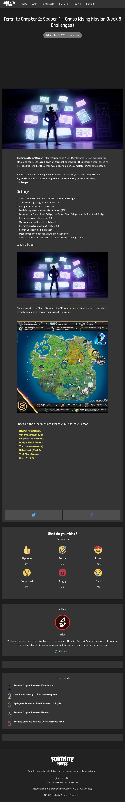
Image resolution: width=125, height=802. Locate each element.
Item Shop (64, 3)
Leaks (35, 3)
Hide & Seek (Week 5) (30, 450)
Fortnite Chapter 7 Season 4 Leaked (31, 712)
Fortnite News (59, 795)
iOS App (77, 3)
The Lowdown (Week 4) (31, 446)
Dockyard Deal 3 (31, 442)
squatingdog (73, 308)
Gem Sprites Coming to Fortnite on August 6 (35, 694)
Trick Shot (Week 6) (29, 454)
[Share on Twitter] (34, 515)
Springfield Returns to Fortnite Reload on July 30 (37, 703)
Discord (90, 3)
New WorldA (30, 430)
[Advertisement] (62, 66)
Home (24, 3)
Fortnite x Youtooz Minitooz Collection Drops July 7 (39, 721)
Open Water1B (31, 434)
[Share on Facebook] (91, 515)
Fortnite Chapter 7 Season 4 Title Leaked (34, 685)
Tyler (48, 35)
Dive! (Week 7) (26, 457)
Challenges (49, 3)
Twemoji (67, 788)
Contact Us (75, 795)
